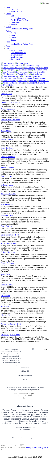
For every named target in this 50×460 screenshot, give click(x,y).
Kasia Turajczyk (7, 148)
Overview (14, 9)
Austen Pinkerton (7, 263)
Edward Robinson (8, 157)
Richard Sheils (6, 94)
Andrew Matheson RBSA (11, 324)
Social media (16, 59)
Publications (15, 22)
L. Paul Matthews (8, 252)
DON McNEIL (7, 85)
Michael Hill (6, 315)
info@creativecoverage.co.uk (37, 447)
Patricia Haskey (7, 215)
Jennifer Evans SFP (8, 194)
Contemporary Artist (18, 53)
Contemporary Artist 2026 (11, 102)
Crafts (8, 46)
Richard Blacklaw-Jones (10, 120)
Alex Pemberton (7, 204)
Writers (8, 27)
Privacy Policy (16, 11)
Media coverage (17, 57)
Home (8, 7)
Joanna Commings (8, 109)
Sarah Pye (5, 306)
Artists (8, 31)
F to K (13, 35)
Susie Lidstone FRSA (9, 243)
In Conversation (17, 55)
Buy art (9, 48)
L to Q (13, 37)
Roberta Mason (7, 185)
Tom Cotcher (6, 131)
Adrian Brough (7, 139)
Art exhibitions (16, 50)
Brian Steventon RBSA (10, 235)
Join (12, 16)
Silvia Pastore (6, 274)
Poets (8, 42)
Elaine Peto (5, 296)
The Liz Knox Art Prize (20, 20)
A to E (13, 33)
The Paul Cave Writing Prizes (22, 29)
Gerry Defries (6, 226)
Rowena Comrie (7, 167)
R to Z (13, 40)
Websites (14, 24)
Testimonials (20, 18)
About (8, 14)
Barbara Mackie (7, 285)
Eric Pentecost (6, 176)
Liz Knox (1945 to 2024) (10, 335)
